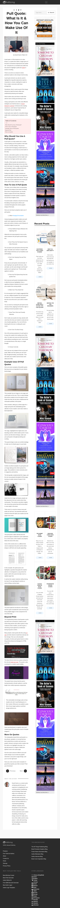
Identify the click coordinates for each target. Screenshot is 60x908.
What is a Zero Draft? (50, 254)
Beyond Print (8, 130)
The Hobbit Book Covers (39, 537)
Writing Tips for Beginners (50, 306)
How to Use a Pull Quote (11, 126)
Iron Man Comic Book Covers (50, 537)
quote (23, 67)
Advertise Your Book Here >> (42, 215)
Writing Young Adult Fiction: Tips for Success (39, 306)
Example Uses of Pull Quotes (12, 128)
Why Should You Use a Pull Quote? (13, 124)
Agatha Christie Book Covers (39, 589)
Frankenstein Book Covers (50, 589)
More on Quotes (9, 132)
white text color (14, 662)
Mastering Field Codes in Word (39, 254)
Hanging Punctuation (18, 215)
